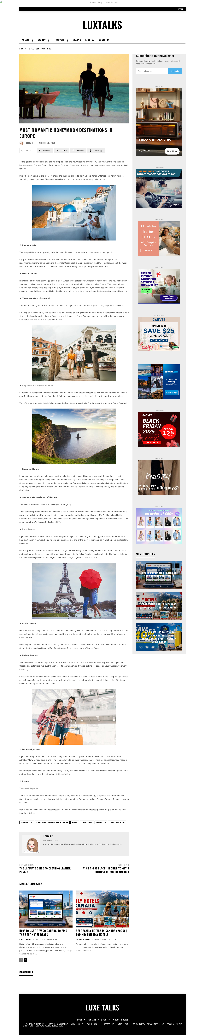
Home (22, 48)
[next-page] (25, 960)
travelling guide (117, 822)
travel (75, 822)
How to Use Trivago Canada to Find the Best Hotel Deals (43, 933)
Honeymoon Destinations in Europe (52, 822)
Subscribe (175, 71)
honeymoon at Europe (30, 165)
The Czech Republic (28, 788)
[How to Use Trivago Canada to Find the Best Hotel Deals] (46, 909)
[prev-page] (21, 960)
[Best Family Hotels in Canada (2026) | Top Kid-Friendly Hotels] (102, 909)
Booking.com (26, 822)
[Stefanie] (22, 143)
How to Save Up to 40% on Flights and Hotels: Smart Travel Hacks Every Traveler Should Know (159, 637)
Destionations (43, 48)
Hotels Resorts (26, 939)
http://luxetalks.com (50, 840)
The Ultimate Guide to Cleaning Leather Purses (45, 870)
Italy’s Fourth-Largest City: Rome (37, 385)
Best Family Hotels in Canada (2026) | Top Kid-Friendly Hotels (101, 933)
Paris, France (28, 529)
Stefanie (30, 143)
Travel (30, 48)
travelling (101, 822)
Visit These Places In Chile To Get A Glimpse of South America (106, 870)
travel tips (87, 822)
